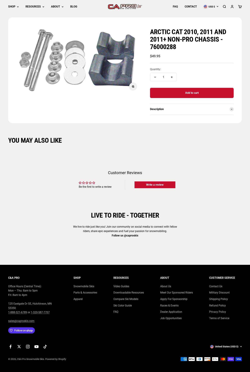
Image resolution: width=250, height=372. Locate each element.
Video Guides (121, 286)
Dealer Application (171, 311)
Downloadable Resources (128, 292)
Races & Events (169, 305)
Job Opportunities (171, 318)
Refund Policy (217, 305)
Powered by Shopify (55, 359)
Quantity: (155, 69)
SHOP (11, 6)
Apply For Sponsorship (173, 299)
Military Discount (219, 292)
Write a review (155, 184)
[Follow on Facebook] (10, 346)
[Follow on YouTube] (36, 346)
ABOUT (55, 6)
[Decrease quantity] (155, 77)
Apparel (78, 299)
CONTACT (191, 6)
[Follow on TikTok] (45, 346)
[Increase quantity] (172, 77)
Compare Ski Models (125, 299)
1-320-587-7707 (40, 312)
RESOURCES (33, 6)
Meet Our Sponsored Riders (176, 292)
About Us (165, 286)
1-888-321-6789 (17, 312)
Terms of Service (219, 318)
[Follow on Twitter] (19, 346)
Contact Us (215, 286)
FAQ (175, 6)
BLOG (73, 6)
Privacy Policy (217, 311)
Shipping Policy (218, 299)
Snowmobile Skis (83, 286)
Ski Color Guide (122, 305)
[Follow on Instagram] (28, 346)
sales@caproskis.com (21, 321)
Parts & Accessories (85, 292)
